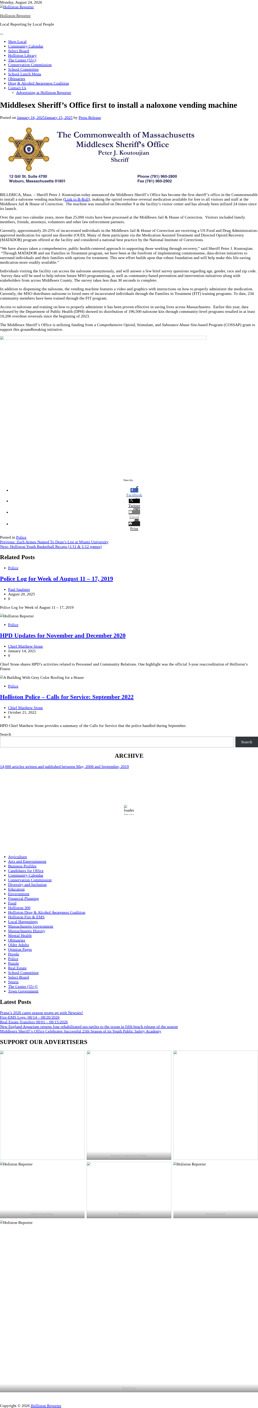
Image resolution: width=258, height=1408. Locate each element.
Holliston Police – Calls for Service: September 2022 (67, 697)
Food (12, 903)
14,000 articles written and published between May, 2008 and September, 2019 (64, 766)
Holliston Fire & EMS (26, 917)
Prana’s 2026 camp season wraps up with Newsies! (41, 1012)
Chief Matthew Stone (25, 646)
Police (21, 537)
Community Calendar (25, 46)
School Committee (23, 69)
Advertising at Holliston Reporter (43, 92)
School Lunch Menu (24, 74)
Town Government (23, 991)
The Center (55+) (22, 60)
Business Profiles (22, 866)
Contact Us (17, 88)
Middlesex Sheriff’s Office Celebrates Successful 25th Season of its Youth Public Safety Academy (80, 1031)
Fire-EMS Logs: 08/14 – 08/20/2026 (29, 1017)
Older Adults (18, 944)
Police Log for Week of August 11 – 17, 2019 (56, 578)
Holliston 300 (19, 907)
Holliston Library (22, 55)
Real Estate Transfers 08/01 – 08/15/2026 (34, 1022)
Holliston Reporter (15, 15)
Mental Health (20, 935)
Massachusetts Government (30, 926)
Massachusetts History (26, 931)
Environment (18, 894)
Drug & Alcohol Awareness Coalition (38, 83)
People (13, 954)
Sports (13, 982)
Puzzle (13, 963)
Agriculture (17, 856)
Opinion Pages (20, 949)
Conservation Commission (30, 64)
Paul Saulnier (19, 589)
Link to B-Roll (77, 199)
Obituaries (16, 78)
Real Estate (17, 968)
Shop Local (17, 41)
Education (16, 889)
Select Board (18, 51)
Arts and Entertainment (27, 861)
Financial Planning (23, 898)
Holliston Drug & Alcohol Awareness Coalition (46, 912)
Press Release (90, 117)
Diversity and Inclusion (27, 884)
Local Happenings (23, 921)
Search (5, 734)
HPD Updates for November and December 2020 (63, 635)
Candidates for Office (26, 870)
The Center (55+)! (23, 986)
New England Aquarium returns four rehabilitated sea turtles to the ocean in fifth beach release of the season (89, 1026)
